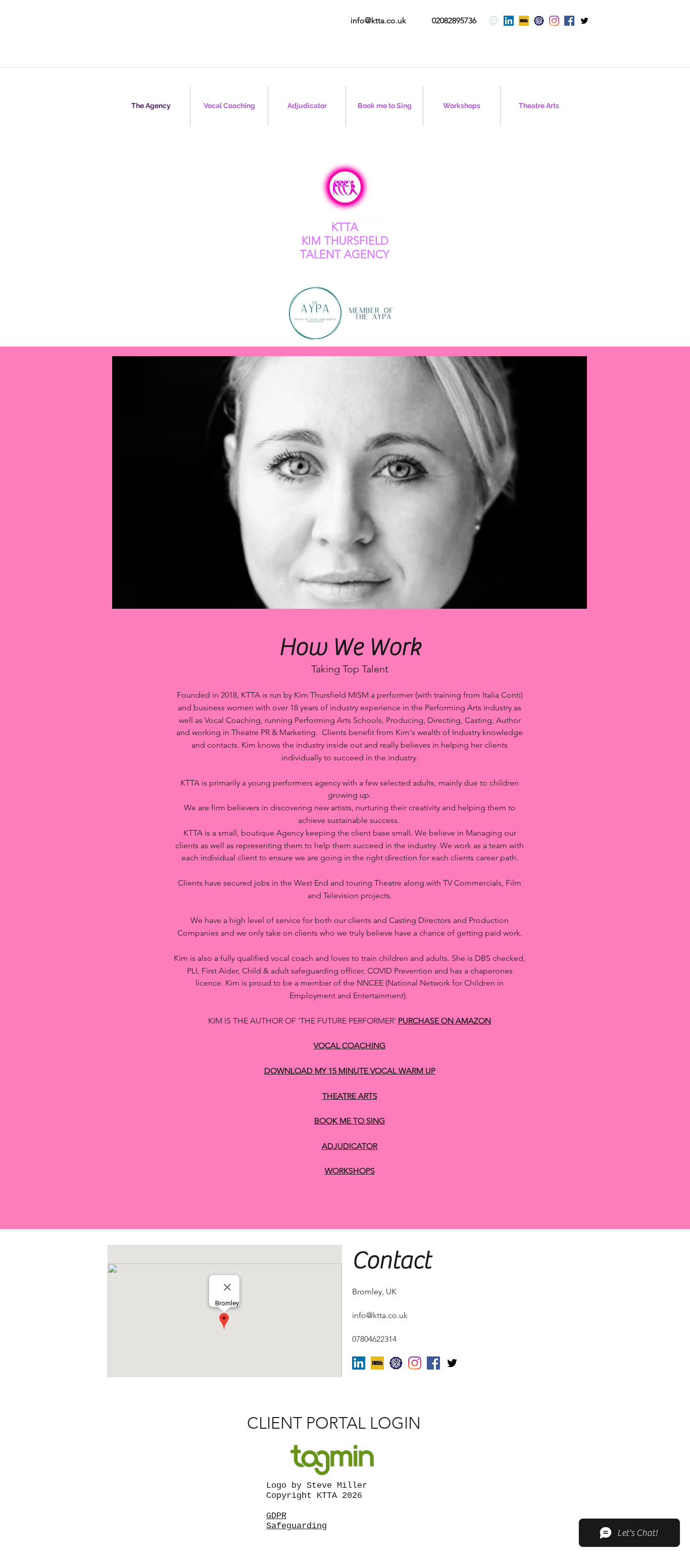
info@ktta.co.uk (378, 20)
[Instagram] (554, 21)
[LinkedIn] (509, 21)
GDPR (276, 1516)
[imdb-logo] (524, 21)
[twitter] (584, 21)
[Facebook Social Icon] (569, 21)
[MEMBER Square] (493, 21)
